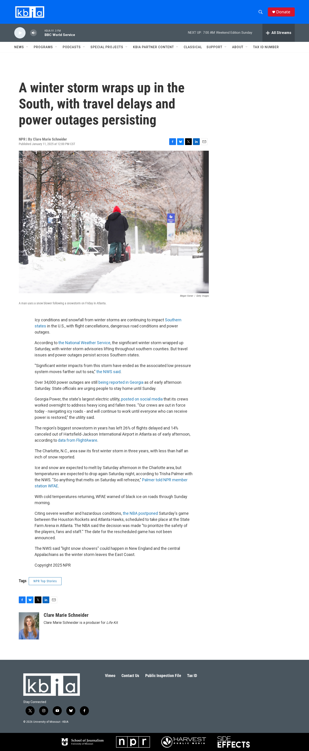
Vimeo (110, 675)
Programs (43, 47)
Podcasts (72, 47)
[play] (20, 33)
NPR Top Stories (45, 581)
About (237, 47)
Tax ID (192, 675)
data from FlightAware (77, 440)
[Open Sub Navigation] (27, 47)
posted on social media (142, 399)
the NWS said (108, 371)
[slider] (40, 32)
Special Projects (106, 47)
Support (214, 47)
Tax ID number (266, 47)
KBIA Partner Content (153, 47)
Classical (193, 47)
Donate (283, 12)
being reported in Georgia (120, 382)
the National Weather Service (83, 342)
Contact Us (130, 675)
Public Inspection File (163, 675)
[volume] (33, 33)
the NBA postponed (140, 513)
